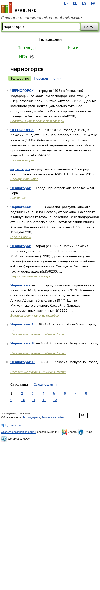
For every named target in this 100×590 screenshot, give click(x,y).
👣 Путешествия (11, 425)
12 (44, 400)
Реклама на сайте (53, 417)
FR (93, 3)
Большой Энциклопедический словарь (37, 121)
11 (33, 400)
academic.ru (18, 7)
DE (75, 3)
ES (84, 3)
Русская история (22, 160)
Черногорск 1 (21, 324)
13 (55, 400)
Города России (20, 237)
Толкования (50, 39)
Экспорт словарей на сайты (18, 431)
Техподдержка (31, 417)
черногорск (20, 169)
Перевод (41, 78)
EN (66, 3)
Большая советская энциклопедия (34, 315)
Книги (73, 48)
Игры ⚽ (26, 56)
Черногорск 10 (22, 343)
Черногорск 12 (22, 362)
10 (23, 400)
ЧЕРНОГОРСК (22, 91)
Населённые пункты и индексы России (38, 334)
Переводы (26, 48)
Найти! (89, 27)
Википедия (17, 198)
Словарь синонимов (24, 179)
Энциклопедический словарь (30, 276)
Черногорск (20, 188)
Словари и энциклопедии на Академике (41, 17)
